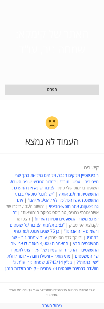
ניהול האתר (52, 305)
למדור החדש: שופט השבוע (32, 182)
